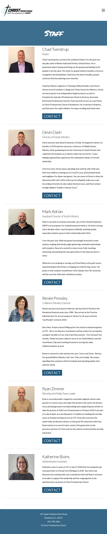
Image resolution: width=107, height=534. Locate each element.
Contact (52, 116)
